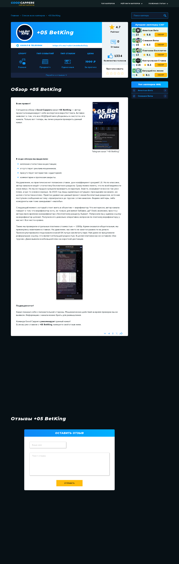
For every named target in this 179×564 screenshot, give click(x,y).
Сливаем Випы (150, 40)
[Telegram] (109, 333)
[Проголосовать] (122, 73)
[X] (116, 333)
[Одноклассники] (113, 333)
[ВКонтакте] (105, 333)
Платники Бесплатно (154, 50)
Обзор (161, 35)
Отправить (69, 483)
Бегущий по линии (153, 70)
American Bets (150, 30)
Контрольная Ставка (154, 60)
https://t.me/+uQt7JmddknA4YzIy (70, 45)
